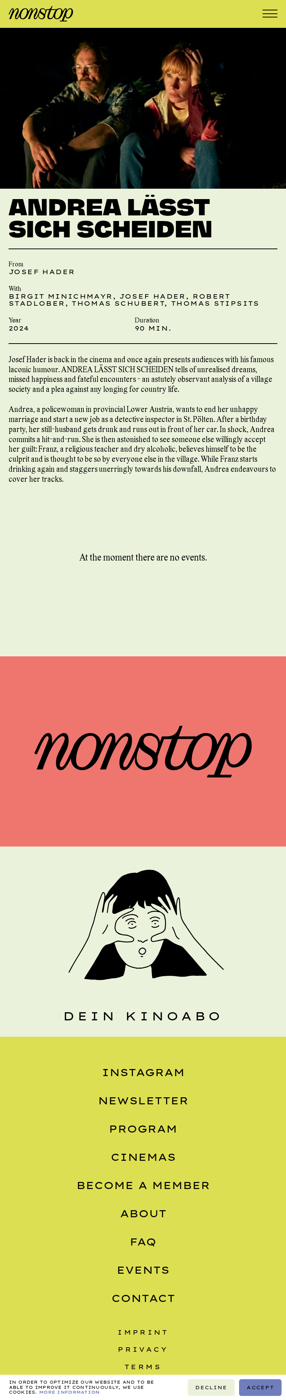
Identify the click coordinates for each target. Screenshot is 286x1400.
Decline (211, 1387)
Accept (260, 1387)
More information (69, 1391)
